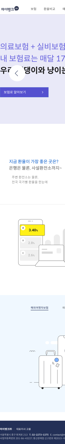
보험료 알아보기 (15, 92)
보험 (33, 9)
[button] (17, 73)
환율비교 (49, 9)
